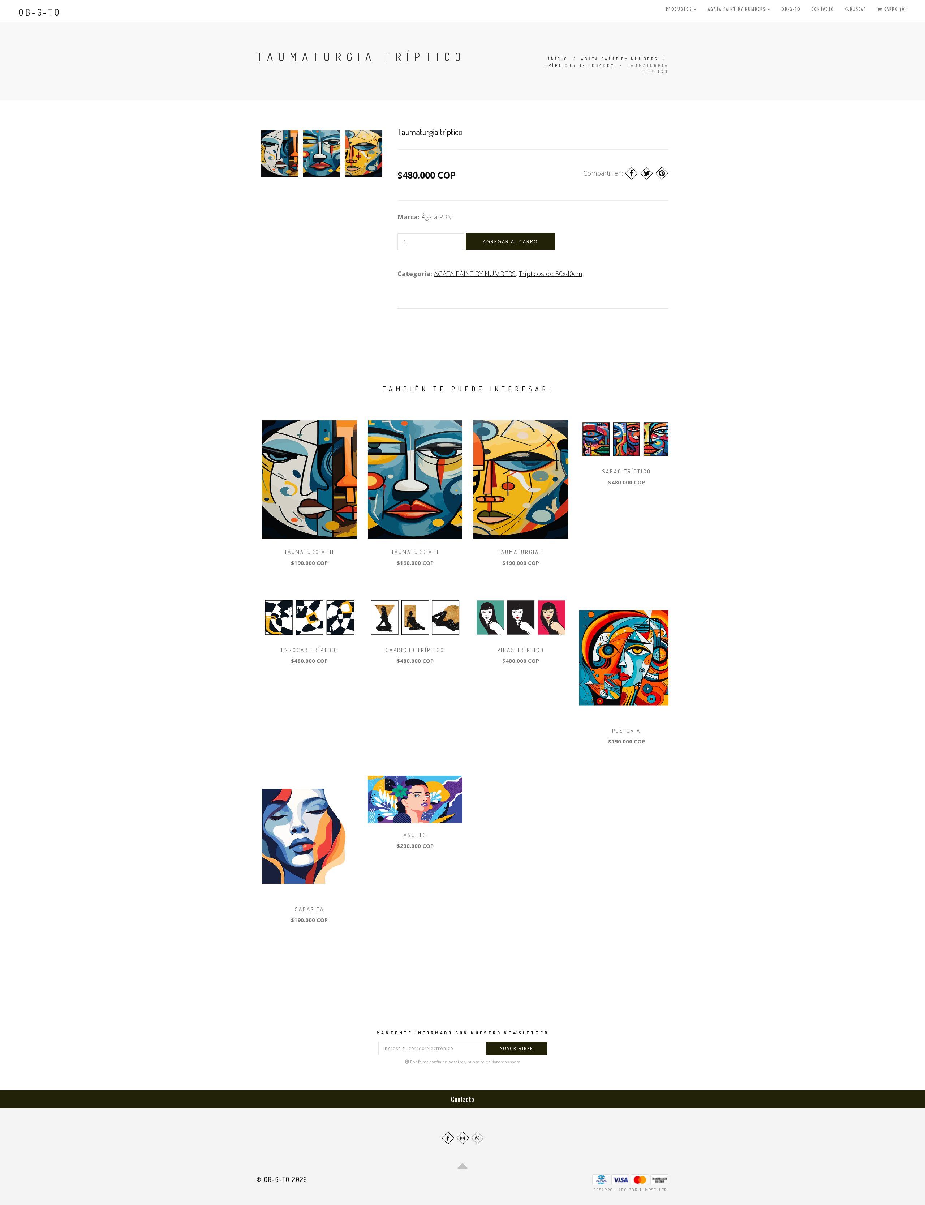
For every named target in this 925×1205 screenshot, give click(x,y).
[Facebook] (631, 173)
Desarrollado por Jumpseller (630, 1189)
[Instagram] (462, 1137)
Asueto (415, 835)
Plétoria (626, 730)
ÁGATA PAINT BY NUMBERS (737, 9)
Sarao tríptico (626, 471)
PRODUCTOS (680, 9)
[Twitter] (646, 173)
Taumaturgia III (309, 552)
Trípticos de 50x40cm (580, 65)
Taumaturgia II (415, 552)
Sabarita (309, 909)
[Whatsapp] (477, 1137)
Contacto (823, 9)
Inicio (558, 58)
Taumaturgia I (520, 552)
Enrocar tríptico (309, 650)
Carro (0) (894, 9)
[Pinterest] (661, 173)
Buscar (858, 9)
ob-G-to (39, 12)
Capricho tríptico (415, 650)
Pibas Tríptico (520, 650)
